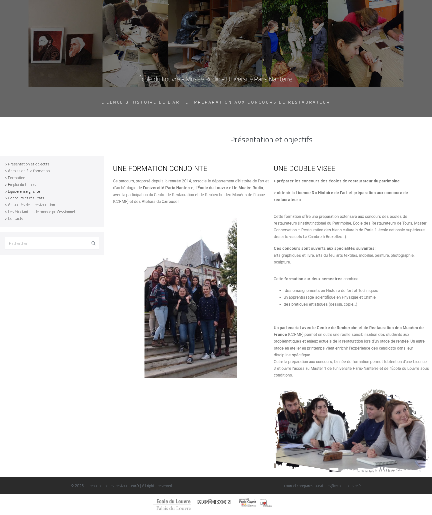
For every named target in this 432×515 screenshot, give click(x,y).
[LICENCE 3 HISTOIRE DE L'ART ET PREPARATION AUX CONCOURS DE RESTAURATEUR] (216, 43)
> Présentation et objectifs (27, 164)
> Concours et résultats (24, 198)
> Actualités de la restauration (30, 205)
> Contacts (14, 218)
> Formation (15, 178)
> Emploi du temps (20, 184)
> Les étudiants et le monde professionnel (40, 212)
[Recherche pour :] (52, 243)
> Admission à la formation (27, 171)
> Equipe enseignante (22, 191)
